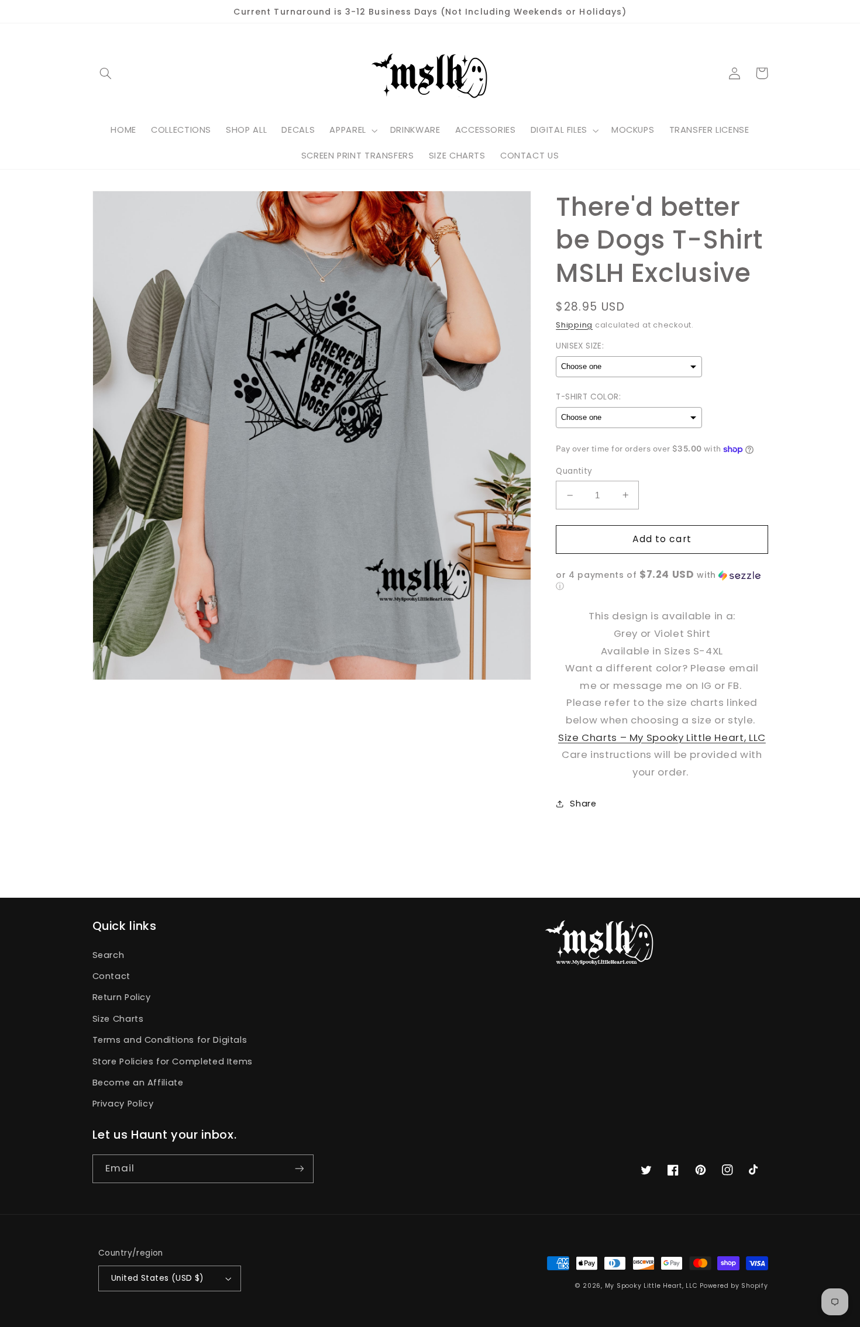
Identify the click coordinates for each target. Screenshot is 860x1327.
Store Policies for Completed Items (172, 1061)
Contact (111, 976)
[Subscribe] (298, 1168)
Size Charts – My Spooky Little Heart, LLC (662, 737)
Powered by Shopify (734, 1285)
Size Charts (118, 1019)
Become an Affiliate (138, 1082)
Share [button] (583, 803)
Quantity (574, 471)
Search (108, 955)
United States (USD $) (157, 1278)
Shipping (574, 325)
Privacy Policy (123, 1103)
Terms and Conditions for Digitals (169, 1040)
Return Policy (121, 997)
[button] (105, 73)
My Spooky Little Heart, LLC (651, 1285)
